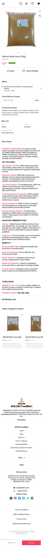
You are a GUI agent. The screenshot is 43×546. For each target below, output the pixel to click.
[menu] (3, 4)
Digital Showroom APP (25, 532)
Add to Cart (11, 543)
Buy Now (31, 543)
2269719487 (23, 491)
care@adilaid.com (22, 488)
